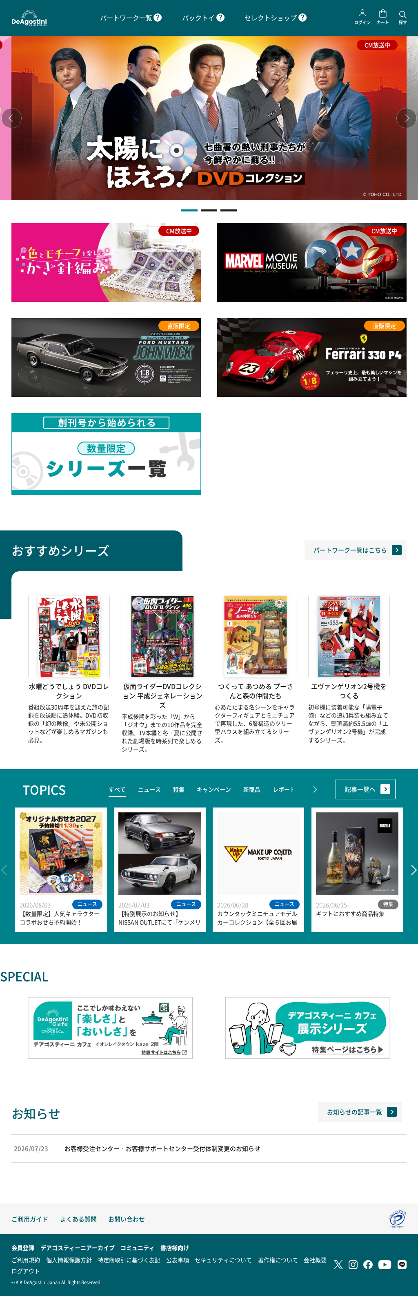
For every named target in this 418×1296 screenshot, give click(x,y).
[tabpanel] (209, 118)
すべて (117, 789)
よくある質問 (78, 1219)
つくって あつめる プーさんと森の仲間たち (255, 691)
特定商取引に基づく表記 (129, 1260)
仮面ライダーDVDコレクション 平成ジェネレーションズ (162, 696)
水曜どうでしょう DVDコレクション (69, 691)
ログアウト (25, 1271)
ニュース (149, 789)
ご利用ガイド (29, 1219)
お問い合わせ (126, 1219)
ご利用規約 (25, 1260)
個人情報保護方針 (69, 1260)
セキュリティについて (223, 1260)
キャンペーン (214, 789)
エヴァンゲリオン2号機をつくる (349, 691)
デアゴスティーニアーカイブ (77, 1247)
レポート (284, 789)
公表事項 (177, 1260)
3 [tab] (228, 210)
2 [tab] (209, 210)
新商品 (251, 789)
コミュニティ (137, 1247)
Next (406, 118)
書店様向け (174, 1247)
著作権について (278, 1260)
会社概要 (315, 1260)
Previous (11, 118)
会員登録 (22, 1247)
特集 (179, 789)
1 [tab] (189, 210)
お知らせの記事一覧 (354, 1111)
